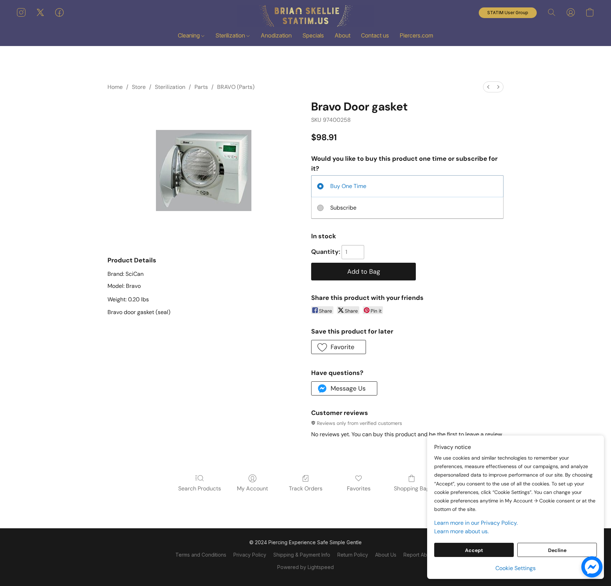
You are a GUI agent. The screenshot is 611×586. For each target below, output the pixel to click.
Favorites (359, 488)
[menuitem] (488, 87)
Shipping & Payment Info (301, 555)
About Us (385, 555)
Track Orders (305, 488)
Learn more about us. (461, 531)
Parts (201, 87)
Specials (313, 35)
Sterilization (230, 35)
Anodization (276, 35)
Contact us (375, 35)
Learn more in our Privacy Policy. (476, 523)
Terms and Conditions (200, 555)
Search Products (199, 488)
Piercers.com (416, 35)
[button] (305, 16)
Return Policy (352, 555)
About (342, 35)
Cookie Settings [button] (515, 568)
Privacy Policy (249, 555)
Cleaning (189, 35)
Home (115, 87)
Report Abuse (419, 555)
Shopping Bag (412, 488)
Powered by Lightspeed (305, 567)
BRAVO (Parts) (236, 87)
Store (139, 87)
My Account (252, 488)
